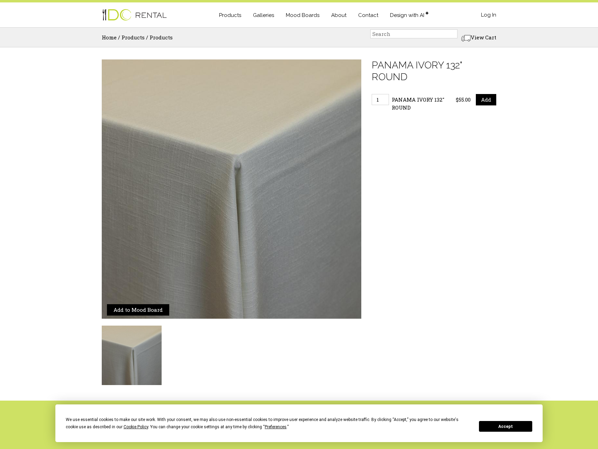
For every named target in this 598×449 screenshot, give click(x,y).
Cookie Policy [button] (136, 426)
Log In (488, 15)
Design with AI (407, 15)
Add (486, 99)
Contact (368, 15)
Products (230, 15)
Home (109, 37)
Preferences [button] (276, 426)
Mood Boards (302, 15)
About (338, 15)
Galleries (263, 15)
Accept (505, 426)
